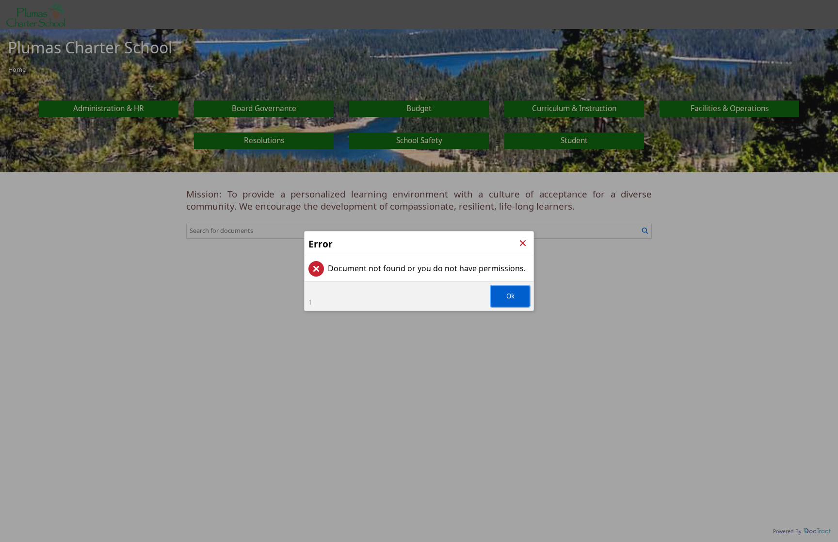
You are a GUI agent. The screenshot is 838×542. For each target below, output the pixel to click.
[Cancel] (523, 243)
